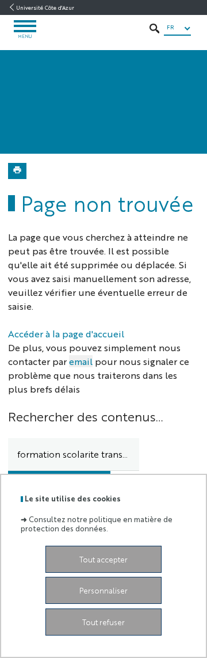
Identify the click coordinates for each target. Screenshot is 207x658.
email (81, 361)
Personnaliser (103, 590)
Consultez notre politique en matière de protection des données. (96, 523)
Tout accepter (103, 559)
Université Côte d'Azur (45, 7)
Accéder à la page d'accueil (66, 334)
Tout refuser (103, 622)
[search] (73, 454)
